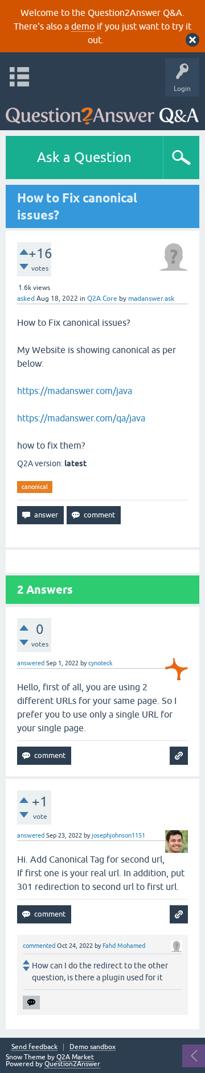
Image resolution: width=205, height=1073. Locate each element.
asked (26, 299)
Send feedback (34, 1047)
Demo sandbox (92, 1047)
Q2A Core (102, 299)
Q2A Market (75, 1057)
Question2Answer (72, 1064)
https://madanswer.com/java (74, 391)
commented (39, 945)
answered (30, 663)
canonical (35, 486)
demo (83, 26)
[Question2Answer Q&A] (102, 111)
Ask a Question (84, 157)
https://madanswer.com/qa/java (81, 418)
